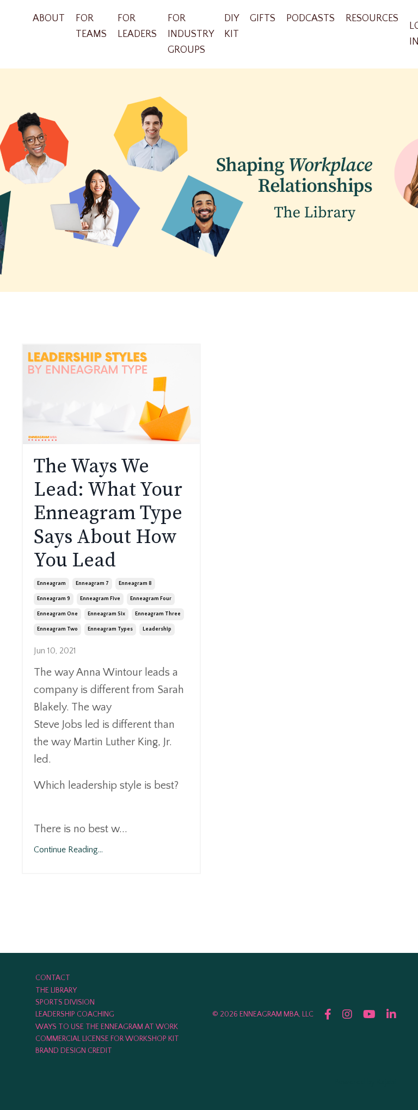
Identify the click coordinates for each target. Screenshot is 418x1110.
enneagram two (57, 629)
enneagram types (110, 629)
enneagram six (106, 614)
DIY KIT (231, 26)
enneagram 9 (53, 599)
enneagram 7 (92, 584)
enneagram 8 (135, 584)
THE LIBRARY (56, 990)
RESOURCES (372, 18)
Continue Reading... (68, 850)
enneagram (51, 584)
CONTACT (52, 978)
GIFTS (262, 18)
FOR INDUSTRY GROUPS (190, 34)
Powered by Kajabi (365, 1082)
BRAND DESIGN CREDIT (73, 1050)
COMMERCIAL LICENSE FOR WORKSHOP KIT (107, 1038)
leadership (157, 629)
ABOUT (49, 18)
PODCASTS (310, 18)
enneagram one (57, 614)
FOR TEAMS (91, 26)
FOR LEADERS (137, 26)
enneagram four (150, 599)
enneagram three (158, 614)
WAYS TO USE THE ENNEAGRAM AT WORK (106, 1026)
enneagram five (100, 599)
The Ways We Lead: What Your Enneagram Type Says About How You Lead (108, 513)
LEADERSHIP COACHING (74, 1014)
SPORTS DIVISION (65, 1002)
